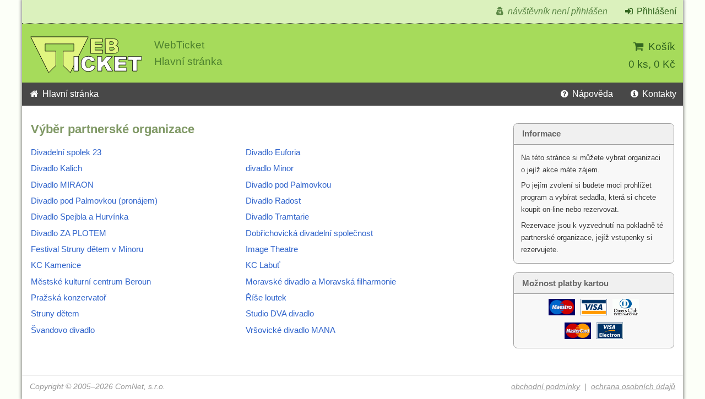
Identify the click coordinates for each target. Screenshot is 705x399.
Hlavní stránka (69, 94)
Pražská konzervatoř (68, 297)
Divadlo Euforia (273, 152)
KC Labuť (263, 265)
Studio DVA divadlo (280, 313)
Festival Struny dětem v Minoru (87, 249)
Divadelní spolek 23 (66, 152)
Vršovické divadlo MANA (290, 330)
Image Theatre (272, 249)
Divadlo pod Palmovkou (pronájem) (94, 200)
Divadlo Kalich (56, 168)
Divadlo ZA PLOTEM (68, 233)
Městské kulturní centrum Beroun (91, 281)
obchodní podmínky (545, 386)
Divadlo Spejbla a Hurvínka (79, 216)
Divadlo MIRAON (62, 185)
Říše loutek (266, 297)
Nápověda (591, 94)
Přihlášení (655, 11)
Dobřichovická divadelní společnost (309, 233)
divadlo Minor (270, 168)
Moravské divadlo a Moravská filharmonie (321, 281)
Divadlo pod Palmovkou (288, 185)
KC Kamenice (56, 265)
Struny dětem (55, 313)
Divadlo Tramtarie (277, 216)
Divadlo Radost (273, 200)
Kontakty (658, 94)
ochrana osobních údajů (633, 386)
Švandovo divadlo (63, 330)
